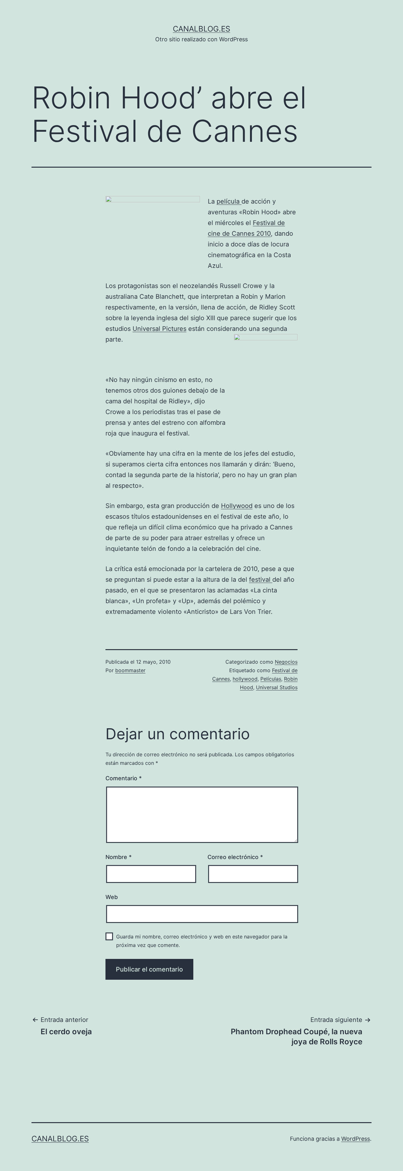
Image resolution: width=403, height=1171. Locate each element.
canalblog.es (201, 28)
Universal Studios (277, 687)
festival (260, 579)
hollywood (245, 679)
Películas (270, 679)
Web (111, 897)
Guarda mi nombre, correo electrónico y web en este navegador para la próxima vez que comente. (201, 940)
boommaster (130, 670)
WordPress (355, 1138)
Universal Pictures (159, 328)
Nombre (118, 857)
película (229, 201)
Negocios (286, 662)
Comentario (123, 778)
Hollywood (237, 506)
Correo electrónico (235, 857)
